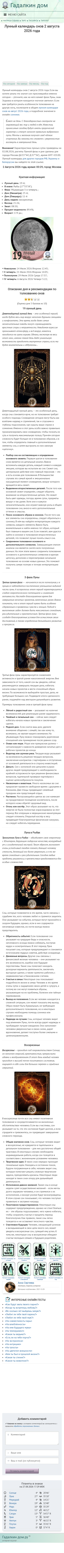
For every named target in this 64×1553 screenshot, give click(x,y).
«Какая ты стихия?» (15, 1357)
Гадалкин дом (29, 5)
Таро (24, 20)
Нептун (12, 1520)
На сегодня (9, 83)
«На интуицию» (13, 1344)
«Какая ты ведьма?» (15, 1334)
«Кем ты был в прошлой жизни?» (22, 1354)
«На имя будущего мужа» (18, 1327)
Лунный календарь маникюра (40, 1259)
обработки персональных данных (26, 1426)
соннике (15, 114)
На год (44, 83)
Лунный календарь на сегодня (8, 1259)
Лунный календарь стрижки (24, 1259)
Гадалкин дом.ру (15, 1537)
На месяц (34, 83)
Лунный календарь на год (56, 1278)
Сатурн (12, 1513)
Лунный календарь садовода (40, 1278)
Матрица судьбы (11, 20)
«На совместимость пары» (18, 1320)
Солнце (12, 1492)
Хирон (12, 1527)
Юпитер (13, 1510)
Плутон (12, 1524)
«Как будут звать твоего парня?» (22, 1304)
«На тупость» (11, 1347)
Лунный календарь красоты (56, 1259)
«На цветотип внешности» (18, 1350)
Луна (11, 1496)
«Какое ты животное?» (17, 1360)
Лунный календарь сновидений (24, 1278)
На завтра (22, 83)
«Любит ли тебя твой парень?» (21, 1314)
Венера (12, 1503)
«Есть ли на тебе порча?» (18, 1337)
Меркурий (14, 1499)
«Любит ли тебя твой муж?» (19, 1317)
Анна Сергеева (26, 1282)
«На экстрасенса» (14, 1340)
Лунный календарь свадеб (8, 1278)
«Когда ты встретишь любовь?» (21, 1307)
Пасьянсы (33, 20)
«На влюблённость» (15, 1324)
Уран (11, 1517)
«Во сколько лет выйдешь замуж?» (23, 1310)
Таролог (45, 20)
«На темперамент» (14, 1330)
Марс (11, 1506)
